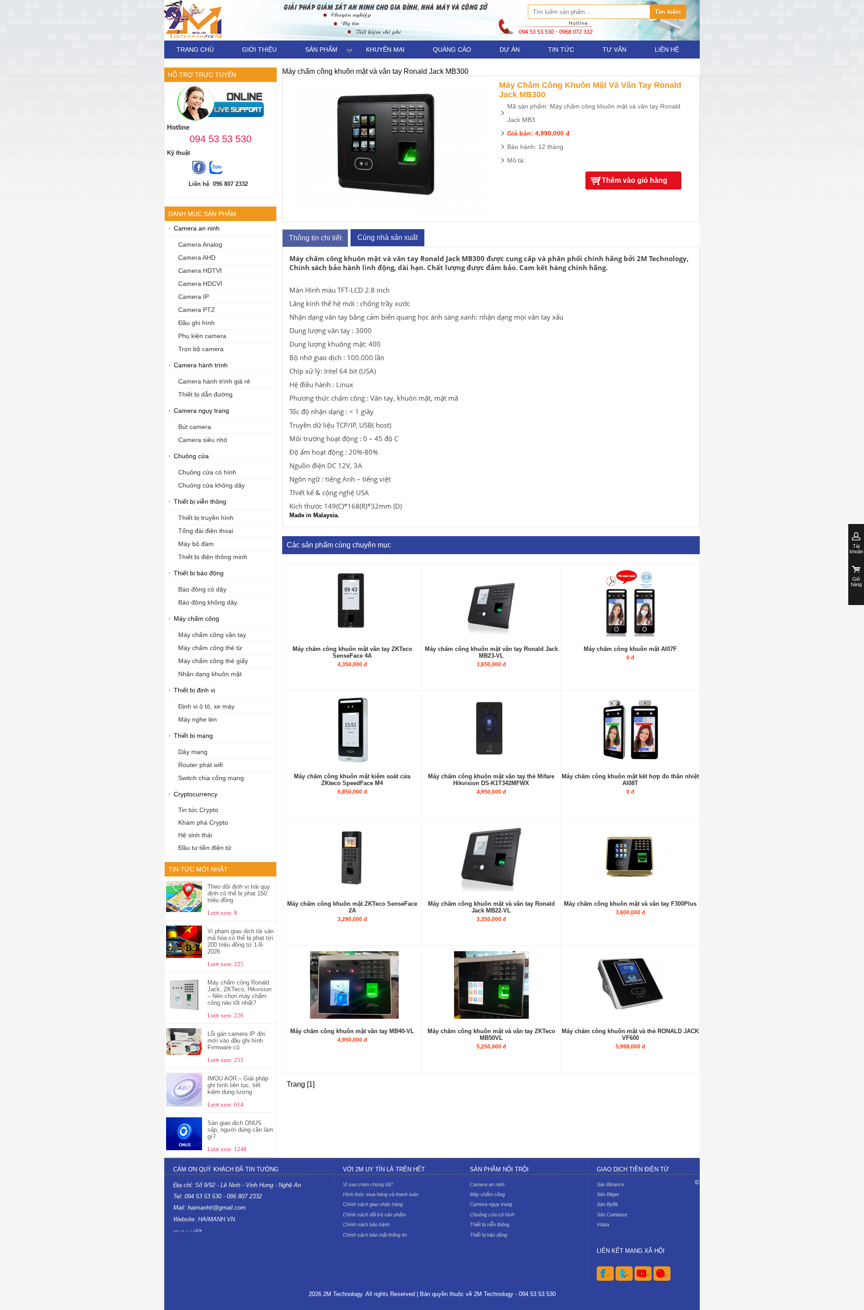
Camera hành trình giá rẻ (214, 381)
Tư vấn (614, 49)
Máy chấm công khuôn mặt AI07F (630, 649)
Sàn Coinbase (612, 1214)
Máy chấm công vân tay (212, 635)
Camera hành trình (201, 365)
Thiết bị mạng (193, 735)
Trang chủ (195, 49)
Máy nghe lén (197, 719)
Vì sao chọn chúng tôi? (368, 1184)
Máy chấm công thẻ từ (210, 648)
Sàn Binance (610, 1184)
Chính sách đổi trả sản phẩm (374, 1214)
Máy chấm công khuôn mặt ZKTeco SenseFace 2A (352, 907)
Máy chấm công (196, 618)
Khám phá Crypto (203, 822)
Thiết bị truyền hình (206, 518)
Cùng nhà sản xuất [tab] (387, 237)
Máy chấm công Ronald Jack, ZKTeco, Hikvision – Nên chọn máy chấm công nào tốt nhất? (239, 992)
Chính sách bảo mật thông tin (375, 1235)
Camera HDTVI (200, 270)
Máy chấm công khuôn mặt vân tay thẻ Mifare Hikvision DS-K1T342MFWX (491, 779)
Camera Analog (200, 244)
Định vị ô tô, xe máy (206, 706)
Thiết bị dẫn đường (205, 394)
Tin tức (561, 49)
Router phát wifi (200, 765)
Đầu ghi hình (196, 323)
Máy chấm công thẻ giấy (213, 661)
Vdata (603, 1224)
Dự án (510, 49)
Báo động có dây (202, 589)
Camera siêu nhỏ (202, 440)
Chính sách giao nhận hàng (373, 1204)
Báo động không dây (207, 602)
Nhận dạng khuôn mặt (210, 674)
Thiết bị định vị (194, 690)
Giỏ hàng (856, 581)
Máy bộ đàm (196, 544)
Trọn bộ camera (201, 349)
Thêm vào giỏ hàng (634, 180)
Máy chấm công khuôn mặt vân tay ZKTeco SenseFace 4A (352, 652)
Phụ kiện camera (202, 336)
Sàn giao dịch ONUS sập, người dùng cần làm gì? (240, 1130)
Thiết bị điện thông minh (212, 557)
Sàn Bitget (608, 1194)
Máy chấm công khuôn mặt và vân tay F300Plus (630, 903)
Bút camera (194, 427)
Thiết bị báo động (199, 573)
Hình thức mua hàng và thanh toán (380, 1194)
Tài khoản (856, 548)
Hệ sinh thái (195, 835)
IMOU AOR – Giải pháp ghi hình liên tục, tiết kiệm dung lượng (237, 1085)
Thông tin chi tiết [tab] (315, 238)
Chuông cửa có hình (207, 472)
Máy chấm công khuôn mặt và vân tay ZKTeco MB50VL (491, 1034)
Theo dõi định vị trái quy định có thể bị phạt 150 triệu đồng (238, 893)
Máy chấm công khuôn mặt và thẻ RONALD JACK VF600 (630, 1034)
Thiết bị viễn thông (200, 501)
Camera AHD (197, 257)
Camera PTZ (196, 310)
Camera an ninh (197, 228)
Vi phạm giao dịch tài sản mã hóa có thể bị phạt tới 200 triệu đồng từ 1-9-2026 (240, 941)
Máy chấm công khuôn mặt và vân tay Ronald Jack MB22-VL (491, 907)
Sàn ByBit (607, 1204)
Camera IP (193, 297)
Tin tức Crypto (198, 810)
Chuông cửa (191, 456)
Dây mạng (192, 752)
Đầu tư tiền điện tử (204, 848)
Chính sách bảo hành (366, 1224)
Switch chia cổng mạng (211, 778)
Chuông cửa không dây (211, 485)
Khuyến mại (385, 49)
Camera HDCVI (200, 283)
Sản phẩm (321, 49)
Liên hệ (667, 49)
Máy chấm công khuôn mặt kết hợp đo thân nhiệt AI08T (630, 779)
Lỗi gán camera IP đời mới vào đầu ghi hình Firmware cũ (236, 1040)
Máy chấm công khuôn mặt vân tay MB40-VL (352, 1031)
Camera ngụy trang (201, 410)
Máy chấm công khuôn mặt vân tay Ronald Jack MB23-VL (491, 652)
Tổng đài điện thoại (205, 531)
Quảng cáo (452, 49)
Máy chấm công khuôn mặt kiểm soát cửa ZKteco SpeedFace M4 (352, 779)
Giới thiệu (259, 49)
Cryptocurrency (195, 794)
